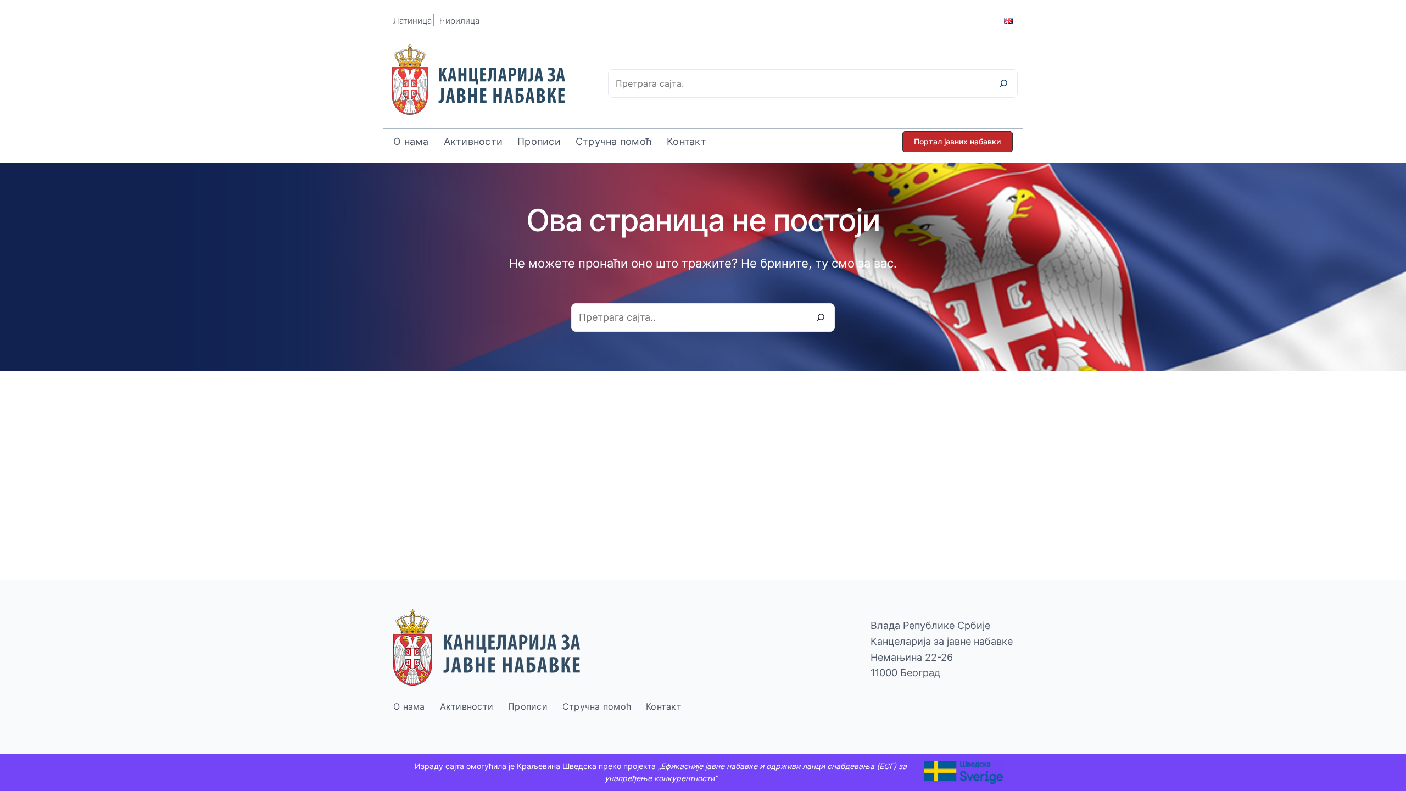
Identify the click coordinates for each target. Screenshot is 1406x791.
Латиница (412, 20)
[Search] (820, 317)
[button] (957, 142)
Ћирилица (458, 20)
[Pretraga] (1003, 83)
